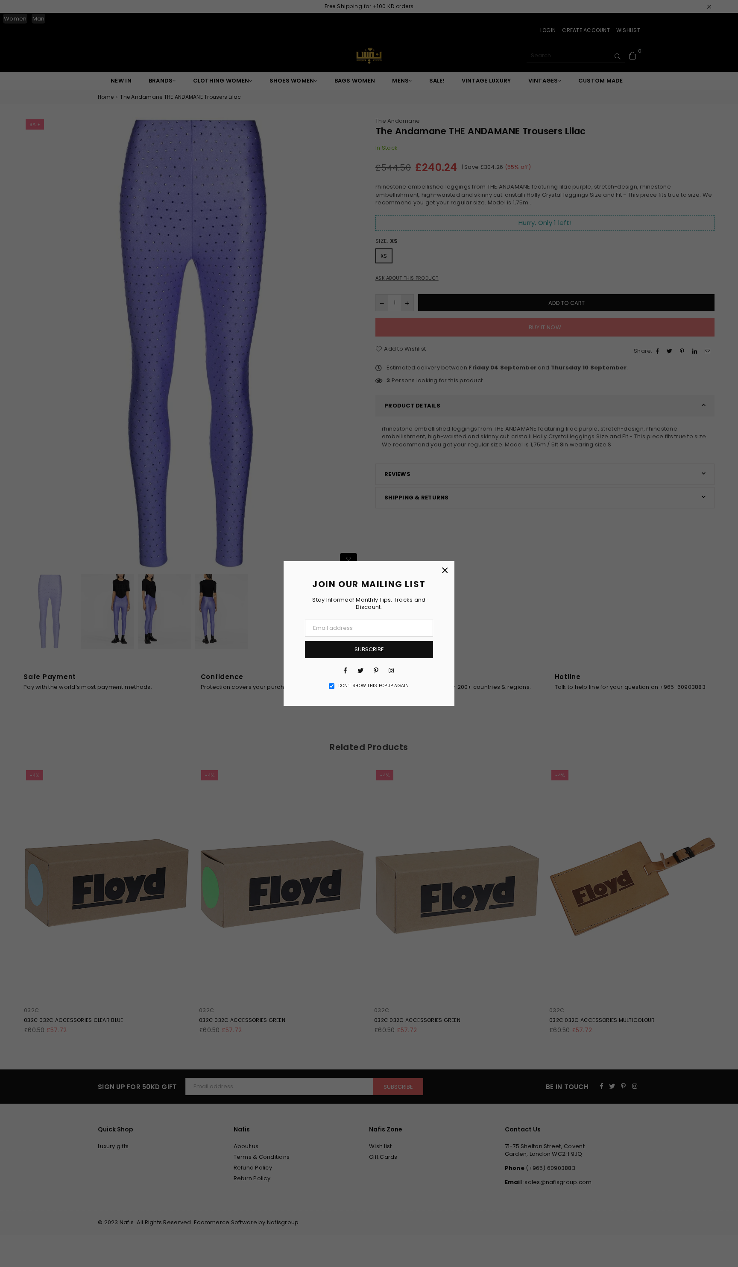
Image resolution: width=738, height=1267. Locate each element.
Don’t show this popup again (373, 686)
